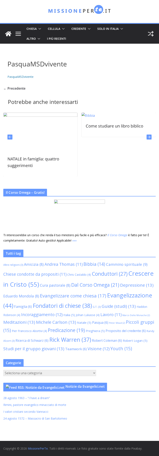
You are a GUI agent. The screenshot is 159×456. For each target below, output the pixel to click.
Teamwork (76, 349)
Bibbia (94, 264)
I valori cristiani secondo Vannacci (25, 412)
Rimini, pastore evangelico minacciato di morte (34, 405)
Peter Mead (117, 322)
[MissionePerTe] (8, 34)
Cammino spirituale (126, 264)
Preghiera (95, 331)
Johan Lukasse (88, 315)
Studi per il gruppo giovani (33, 348)
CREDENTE (78, 29)
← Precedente (14, 88)
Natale (84, 322)
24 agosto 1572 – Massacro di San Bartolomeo (35, 418)
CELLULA (54, 29)
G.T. (97, 307)
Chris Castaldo (79, 275)
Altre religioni (13, 265)
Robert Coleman (107, 340)
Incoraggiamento (42, 314)
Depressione (137, 285)
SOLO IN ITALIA (108, 29)
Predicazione (66, 330)
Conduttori (110, 273)
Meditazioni (19, 322)
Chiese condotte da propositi (34, 274)
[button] (39, 29)
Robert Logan (135, 340)
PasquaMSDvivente (20, 77)
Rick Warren (70, 339)
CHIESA (31, 29)
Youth (121, 348)
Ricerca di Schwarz (32, 340)
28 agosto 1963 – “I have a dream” (26, 398)
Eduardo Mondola (21, 296)
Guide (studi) (119, 306)
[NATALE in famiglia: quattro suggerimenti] (38, 115)
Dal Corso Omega (95, 285)
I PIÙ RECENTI (56, 39)
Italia (69, 315)
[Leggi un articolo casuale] (151, 34)
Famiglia (23, 306)
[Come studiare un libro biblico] (85, 115)
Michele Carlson (56, 322)
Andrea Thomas (64, 264)
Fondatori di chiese (62, 305)
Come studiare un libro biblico (112, 126)
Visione (99, 348)
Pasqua (100, 322)
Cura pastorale (55, 285)
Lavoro (111, 314)
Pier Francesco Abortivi (29, 331)
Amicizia (34, 264)
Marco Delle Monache (136, 315)
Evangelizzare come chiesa (73, 295)
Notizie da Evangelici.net (85, 386)
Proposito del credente (126, 330)
